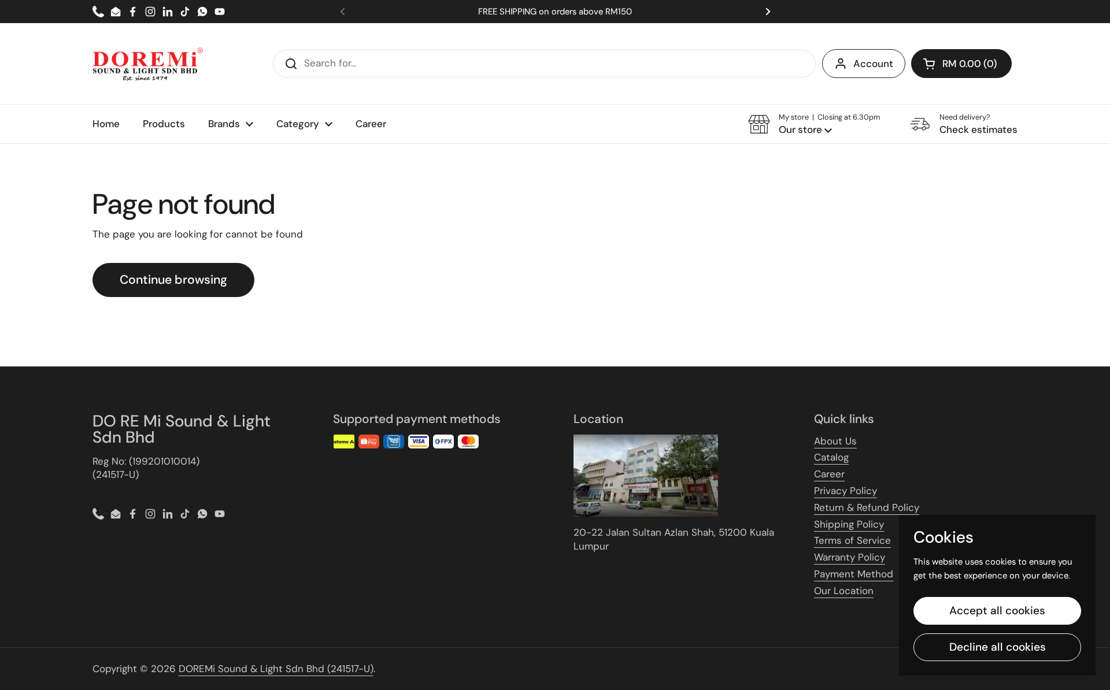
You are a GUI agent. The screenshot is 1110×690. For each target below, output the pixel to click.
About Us (835, 441)
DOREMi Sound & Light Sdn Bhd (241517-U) (276, 668)
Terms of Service (852, 540)
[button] (961, 63)
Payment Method (853, 573)
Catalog (831, 457)
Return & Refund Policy (866, 507)
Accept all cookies (997, 610)
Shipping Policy (849, 524)
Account (873, 63)
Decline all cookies (997, 647)
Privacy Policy (845, 490)
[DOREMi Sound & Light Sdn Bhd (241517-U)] (147, 63)
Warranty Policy (849, 557)
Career (829, 474)
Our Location (844, 590)
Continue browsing (173, 280)
